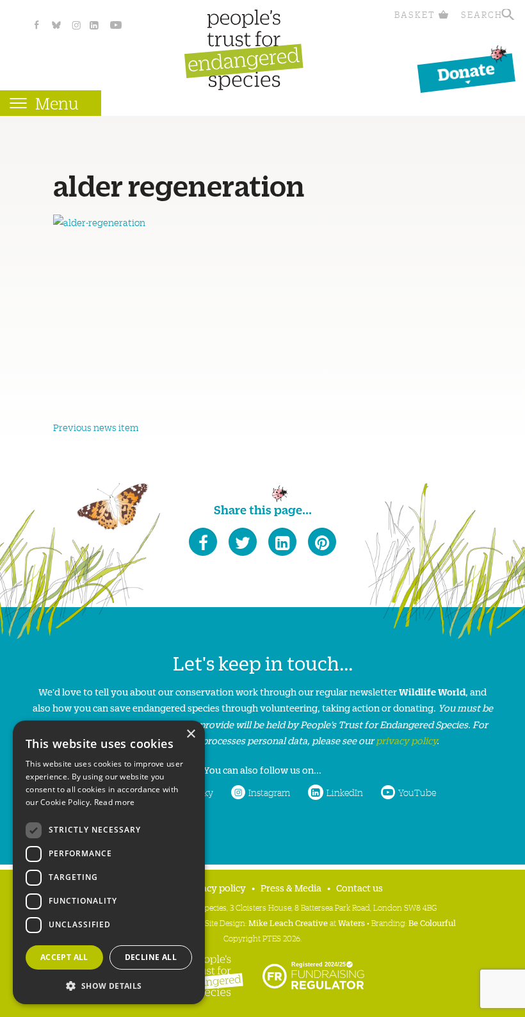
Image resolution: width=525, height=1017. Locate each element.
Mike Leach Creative (288, 922)
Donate (466, 70)
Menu (57, 103)
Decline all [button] (151, 957)
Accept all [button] (64, 957)
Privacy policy (215, 887)
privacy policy (406, 740)
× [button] (190, 734)
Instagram (269, 792)
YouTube (417, 792)
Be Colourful (432, 922)
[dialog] (109, 862)
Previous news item (95, 427)
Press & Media (291, 887)
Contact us (359, 887)
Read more (114, 802)
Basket (414, 14)
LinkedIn (345, 792)
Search (482, 14)
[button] (109, 984)
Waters (351, 922)
